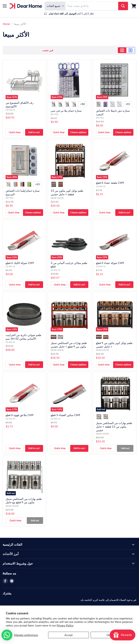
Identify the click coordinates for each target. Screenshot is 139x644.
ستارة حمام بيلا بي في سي (66, 110)
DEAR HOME (57, 198)
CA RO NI (10, 109)
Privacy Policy (65, 625)
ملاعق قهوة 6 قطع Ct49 (19, 415)
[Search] (123, 6)
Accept (68, 635)
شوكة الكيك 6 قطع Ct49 (20, 262)
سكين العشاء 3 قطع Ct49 (65, 415)
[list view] (130, 50)
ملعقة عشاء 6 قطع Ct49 (110, 182)
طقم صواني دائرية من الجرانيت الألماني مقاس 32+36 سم (23, 336)
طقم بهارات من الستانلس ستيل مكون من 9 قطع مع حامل (24, 500)
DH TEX (54, 114)
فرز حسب (47, 50)
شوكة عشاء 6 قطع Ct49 (110, 262)
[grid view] (122, 50)
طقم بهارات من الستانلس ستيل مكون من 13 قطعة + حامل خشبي (114, 426)
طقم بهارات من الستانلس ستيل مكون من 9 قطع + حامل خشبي (69, 344)
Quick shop (14, 132)
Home (6, 23)
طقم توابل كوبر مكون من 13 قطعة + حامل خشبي (67, 192)
